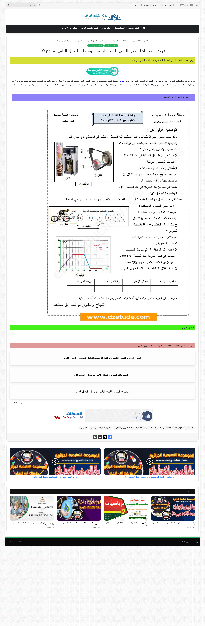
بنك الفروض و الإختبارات (69, 28)
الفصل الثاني (150, 427)
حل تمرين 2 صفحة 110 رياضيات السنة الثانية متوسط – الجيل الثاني (127, 523)
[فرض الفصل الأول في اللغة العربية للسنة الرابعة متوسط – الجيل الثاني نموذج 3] (32, 508)
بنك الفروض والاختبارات (122, 427)
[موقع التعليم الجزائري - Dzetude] (102, 17)
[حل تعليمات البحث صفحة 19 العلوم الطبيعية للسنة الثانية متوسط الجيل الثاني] (79, 508)
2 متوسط (190, 427)
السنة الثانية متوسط (117, 41)
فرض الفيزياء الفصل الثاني (100, 427)
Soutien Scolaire (14, 541)
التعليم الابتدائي (134, 28)
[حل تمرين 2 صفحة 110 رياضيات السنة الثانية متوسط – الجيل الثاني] (126, 508)
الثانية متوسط (165, 427)
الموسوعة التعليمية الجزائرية (89, 28)
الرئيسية (171, 5)
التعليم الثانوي (106, 28)
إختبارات (178, 427)
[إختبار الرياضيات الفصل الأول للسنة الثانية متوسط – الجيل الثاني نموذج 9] (173, 508)
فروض (83, 427)
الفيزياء (138, 427)
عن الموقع (162, 5)
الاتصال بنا (138, 5)
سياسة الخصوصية (150, 5)
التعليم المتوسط (120, 28)
